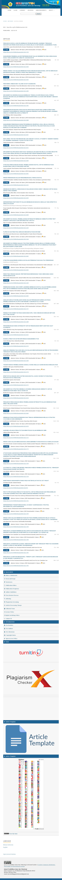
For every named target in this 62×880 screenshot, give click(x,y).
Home (9, 10)
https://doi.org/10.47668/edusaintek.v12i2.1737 (16, 309)
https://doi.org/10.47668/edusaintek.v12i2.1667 (16, 135)
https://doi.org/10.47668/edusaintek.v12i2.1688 (16, 120)
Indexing (8, 598)
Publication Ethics (10, 585)
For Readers (9, 625)
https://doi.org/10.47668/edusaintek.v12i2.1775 (16, 449)
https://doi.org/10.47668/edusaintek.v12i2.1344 (16, 239)
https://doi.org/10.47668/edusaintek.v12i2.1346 (16, 360)
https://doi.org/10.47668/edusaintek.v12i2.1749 (16, 463)
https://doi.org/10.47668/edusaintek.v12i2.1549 (16, 283)
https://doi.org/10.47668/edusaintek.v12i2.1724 (16, 476)
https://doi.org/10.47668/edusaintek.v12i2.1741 (16, 501)
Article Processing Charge (14, 605)
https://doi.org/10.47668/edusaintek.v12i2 (17, 27)
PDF (6, 49)
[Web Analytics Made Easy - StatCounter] (6, 833)
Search (38, 13)
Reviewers (9, 582)
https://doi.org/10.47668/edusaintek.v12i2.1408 (16, 322)
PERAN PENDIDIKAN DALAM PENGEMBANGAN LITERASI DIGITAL (22, 177)
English (5, 847)
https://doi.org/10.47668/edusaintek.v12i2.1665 (16, 256)
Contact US (8, 618)
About (51, 10)
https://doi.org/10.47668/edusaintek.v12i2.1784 (16, 539)
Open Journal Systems (9, 854)
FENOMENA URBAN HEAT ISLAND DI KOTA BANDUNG (19, 83)
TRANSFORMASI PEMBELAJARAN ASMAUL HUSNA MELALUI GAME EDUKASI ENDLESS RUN (30, 364)
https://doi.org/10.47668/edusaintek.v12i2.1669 (16, 413)
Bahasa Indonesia (8, 845)
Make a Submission (11, 575)
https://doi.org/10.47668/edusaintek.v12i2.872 (15, 488)
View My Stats (13, 833)
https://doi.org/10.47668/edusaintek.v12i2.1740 (16, 526)
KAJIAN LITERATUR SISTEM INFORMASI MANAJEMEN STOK (21, 339)
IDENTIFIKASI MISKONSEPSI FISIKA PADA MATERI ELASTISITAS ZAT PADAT (26, 480)
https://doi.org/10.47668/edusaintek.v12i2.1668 (16, 215)
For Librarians (10, 632)
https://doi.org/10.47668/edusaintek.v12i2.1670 (16, 426)
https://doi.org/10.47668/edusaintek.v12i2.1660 (16, 160)
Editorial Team (10, 608)
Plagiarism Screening (12, 602)
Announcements (41, 10)
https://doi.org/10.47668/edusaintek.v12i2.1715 (16, 437)
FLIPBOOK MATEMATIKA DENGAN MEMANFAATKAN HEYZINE (21, 232)
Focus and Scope (10, 578)
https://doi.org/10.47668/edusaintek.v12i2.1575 (16, 385)
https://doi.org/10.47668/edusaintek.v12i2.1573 (16, 346)
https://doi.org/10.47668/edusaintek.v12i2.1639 (16, 198)
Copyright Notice (11, 635)
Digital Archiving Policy (12, 615)
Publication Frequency (12, 588)
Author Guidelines (10, 592)
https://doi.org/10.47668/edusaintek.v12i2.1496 (16, 91)
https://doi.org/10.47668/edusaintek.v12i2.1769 (16, 514)
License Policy (9, 612)
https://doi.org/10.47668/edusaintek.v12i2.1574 (16, 372)
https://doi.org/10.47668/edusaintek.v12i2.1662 (16, 270)
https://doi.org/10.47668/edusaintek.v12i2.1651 (16, 147)
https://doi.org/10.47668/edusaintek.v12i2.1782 (16, 565)
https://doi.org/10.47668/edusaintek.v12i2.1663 (16, 296)
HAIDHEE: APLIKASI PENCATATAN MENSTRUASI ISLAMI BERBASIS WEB (24, 430)
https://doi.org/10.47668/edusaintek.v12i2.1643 (16, 79)
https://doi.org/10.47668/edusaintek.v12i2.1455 (16, 185)
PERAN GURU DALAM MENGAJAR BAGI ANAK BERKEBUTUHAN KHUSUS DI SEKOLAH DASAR (30, 441)
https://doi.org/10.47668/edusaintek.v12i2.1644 (16, 66)
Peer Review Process (12, 595)
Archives (30, 10)
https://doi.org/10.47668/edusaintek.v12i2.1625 (16, 335)
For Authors (9, 628)
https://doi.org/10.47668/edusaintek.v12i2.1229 (16, 228)
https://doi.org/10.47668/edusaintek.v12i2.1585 (16, 105)
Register (51, 1)
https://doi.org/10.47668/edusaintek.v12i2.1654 (16, 398)
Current (22, 10)
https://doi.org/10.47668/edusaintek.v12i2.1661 (16, 173)
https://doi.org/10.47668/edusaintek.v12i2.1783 (16, 552)
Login (15, 10)
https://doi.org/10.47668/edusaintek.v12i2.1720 (16, 52)
